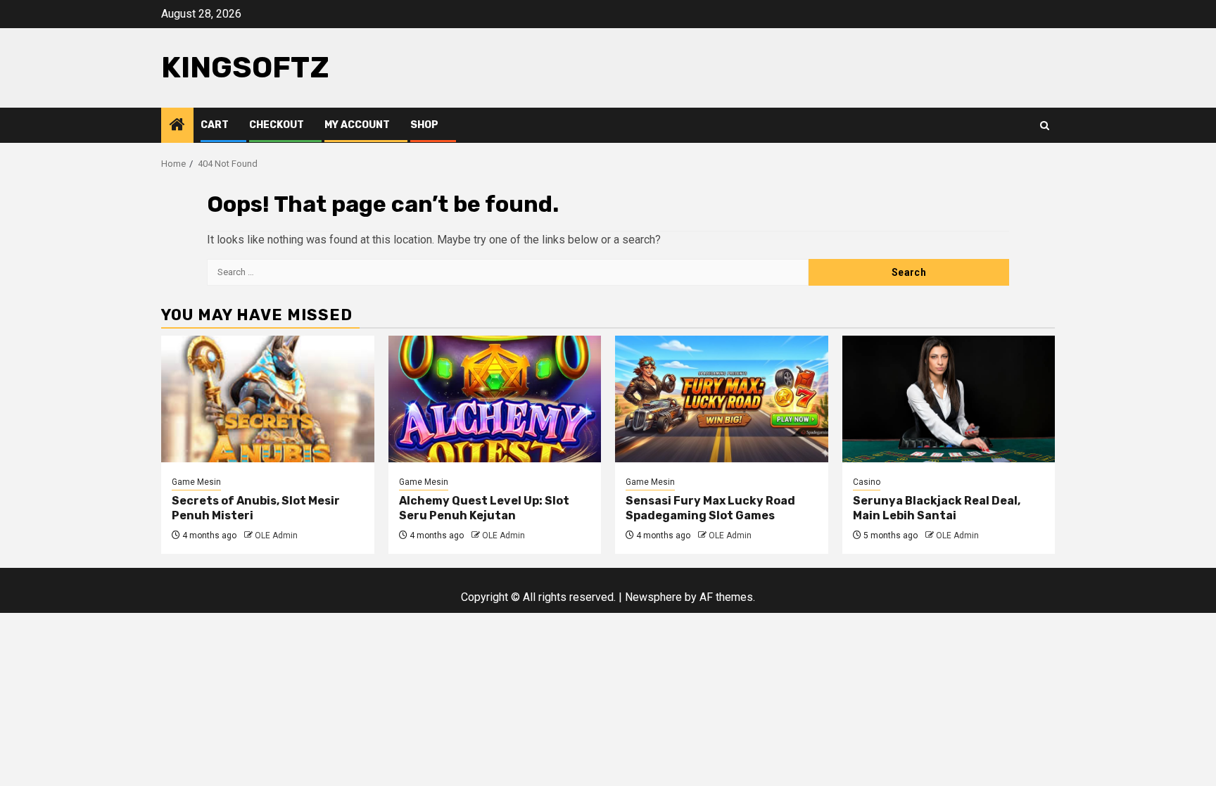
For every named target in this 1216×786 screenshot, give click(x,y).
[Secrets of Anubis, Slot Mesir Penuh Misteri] (267, 399)
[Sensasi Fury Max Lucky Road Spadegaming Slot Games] (721, 399)
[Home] (177, 126)
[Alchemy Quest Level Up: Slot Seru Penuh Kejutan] (495, 399)
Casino (866, 482)
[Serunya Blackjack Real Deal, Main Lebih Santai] (949, 399)
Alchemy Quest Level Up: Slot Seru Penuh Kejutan (484, 508)
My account (357, 125)
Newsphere (653, 597)
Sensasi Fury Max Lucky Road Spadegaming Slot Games (710, 508)
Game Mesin (196, 482)
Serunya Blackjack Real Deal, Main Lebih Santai (936, 508)
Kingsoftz (245, 67)
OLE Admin (276, 535)
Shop (424, 125)
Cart (215, 125)
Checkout (276, 125)
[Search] (1044, 125)
